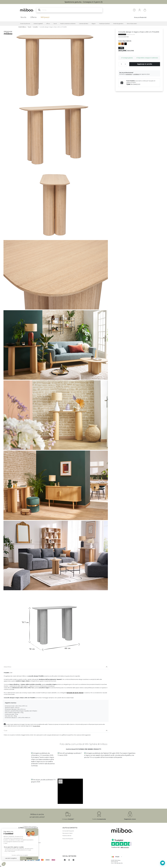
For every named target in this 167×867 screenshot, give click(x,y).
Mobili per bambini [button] (104, 23)
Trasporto (21, 838)
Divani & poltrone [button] (25, 23)
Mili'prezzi (45, 17)
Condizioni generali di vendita (26, 840)
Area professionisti (140, 17)
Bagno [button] (94, 23)
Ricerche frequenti (68, 838)
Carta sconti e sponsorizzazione (27, 845)
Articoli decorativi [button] (132, 23)
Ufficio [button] (48, 23)
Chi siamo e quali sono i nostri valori (28, 831)
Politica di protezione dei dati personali (29, 842)
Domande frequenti (68, 831)
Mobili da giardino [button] (118, 23)
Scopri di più (36, 726)
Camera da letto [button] (83, 23)
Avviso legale (22, 833)
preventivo (129, 74)
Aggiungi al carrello (144, 64)
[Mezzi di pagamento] (39, 860)
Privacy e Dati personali (25, 847)
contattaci (136, 74)
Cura (5, 730)
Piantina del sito (67, 835)
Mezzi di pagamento (24, 835)
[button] (43, 764)
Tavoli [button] (55, 23)
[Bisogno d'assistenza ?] (162, 863)
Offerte (33, 17)
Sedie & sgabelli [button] (38, 23)
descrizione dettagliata (123, 36)
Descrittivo (7, 667)
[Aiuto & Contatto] (134, 10)
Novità (23, 17)
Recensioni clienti (67, 833)
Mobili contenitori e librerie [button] (67, 23)
